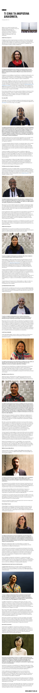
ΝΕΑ (2, 9)
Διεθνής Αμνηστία (25, 173)
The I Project (4, 102)
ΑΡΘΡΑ (5, 9)
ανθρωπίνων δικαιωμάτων (15, 262)
